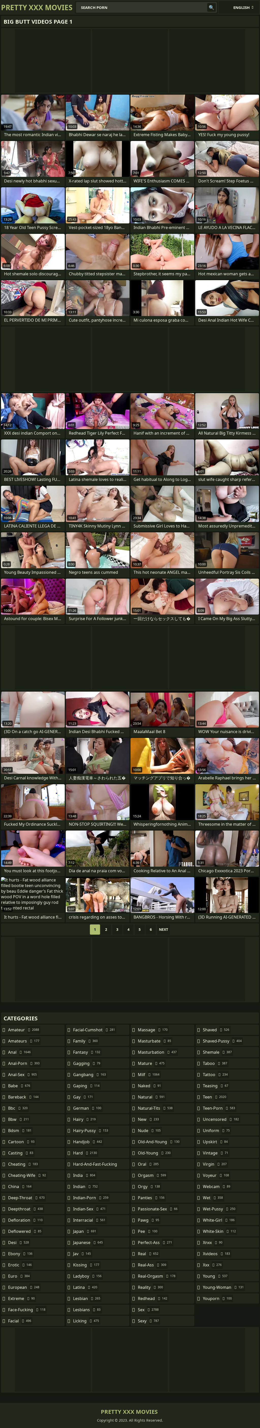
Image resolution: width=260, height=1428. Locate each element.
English (241, 7)
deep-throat (26, 1198)
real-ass (152, 1265)
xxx (212, 1265)
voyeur (216, 1175)
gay (83, 1097)
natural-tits (155, 1108)
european (23, 1287)
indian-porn (90, 1198)
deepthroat (25, 1209)
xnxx (212, 1242)
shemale (217, 1052)
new (148, 1119)
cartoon (21, 1142)
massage (153, 1030)
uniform (216, 1130)
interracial (89, 1220)
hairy (84, 1119)
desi (18, 1242)
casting (20, 1153)
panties (151, 1198)
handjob (87, 1142)
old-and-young (159, 1142)
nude (149, 1130)
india (84, 1175)
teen (214, 1097)
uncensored (221, 1119)
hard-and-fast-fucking (95, 1165)
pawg (148, 1220)
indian (85, 1186)
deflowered (24, 1231)
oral (148, 1164)
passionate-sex (157, 1209)
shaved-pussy (222, 1041)
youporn (217, 1298)
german (87, 1108)
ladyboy (87, 1276)
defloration (25, 1220)
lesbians (87, 1309)
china (19, 1186)
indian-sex (89, 1209)
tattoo (215, 1074)
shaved (216, 1030)
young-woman (223, 1287)
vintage (215, 1153)
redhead (152, 1298)
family (85, 1041)
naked (149, 1086)
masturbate (154, 1041)
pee (147, 1231)
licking (86, 1321)
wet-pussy (219, 1209)
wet (213, 1198)
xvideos (216, 1253)
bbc (18, 1108)
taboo (215, 1063)
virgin (215, 1164)
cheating (23, 1164)
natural (151, 1097)
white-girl (219, 1220)
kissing (86, 1265)
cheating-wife (27, 1175)
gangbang (89, 1074)
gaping (86, 1086)
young (215, 1276)
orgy (149, 1186)
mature (151, 1063)
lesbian (86, 1298)
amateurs (23, 1041)
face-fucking (26, 1309)
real (148, 1253)
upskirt (215, 1142)
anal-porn (24, 1063)
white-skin (219, 1231)
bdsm (19, 1130)
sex (148, 1309)
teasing (215, 1086)
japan (84, 1231)
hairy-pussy (90, 1130)
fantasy (86, 1052)
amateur (23, 1030)
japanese (88, 1242)
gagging (86, 1063)
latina (85, 1287)
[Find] (211, 7)
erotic (20, 1265)
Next (163, 929)
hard (85, 1153)
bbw (18, 1119)
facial (19, 1321)
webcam (216, 1186)
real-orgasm (156, 1276)
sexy (148, 1321)
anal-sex (22, 1074)
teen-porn (219, 1108)
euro (19, 1276)
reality (150, 1287)
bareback (23, 1097)
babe (19, 1086)
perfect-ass (155, 1242)
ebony (20, 1253)
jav (82, 1253)
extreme (21, 1298)
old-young (154, 1153)
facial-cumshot (94, 1030)
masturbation (157, 1052)
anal (19, 1052)
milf (148, 1074)
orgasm (152, 1175)
